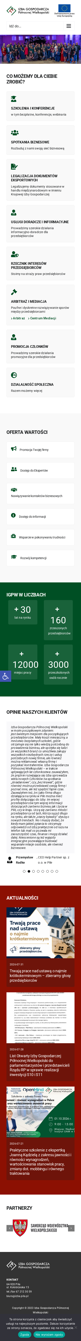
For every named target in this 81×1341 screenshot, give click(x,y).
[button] (5, 676)
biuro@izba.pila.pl (17, 1296)
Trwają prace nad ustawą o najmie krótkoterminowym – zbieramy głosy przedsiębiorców (40, 975)
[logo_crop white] (28, 1262)
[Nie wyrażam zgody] (75, 1327)
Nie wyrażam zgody (49, 1334)
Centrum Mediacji (42, 318)
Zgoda (24, 1334)
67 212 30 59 (24, 1291)
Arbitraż (18, 318)
